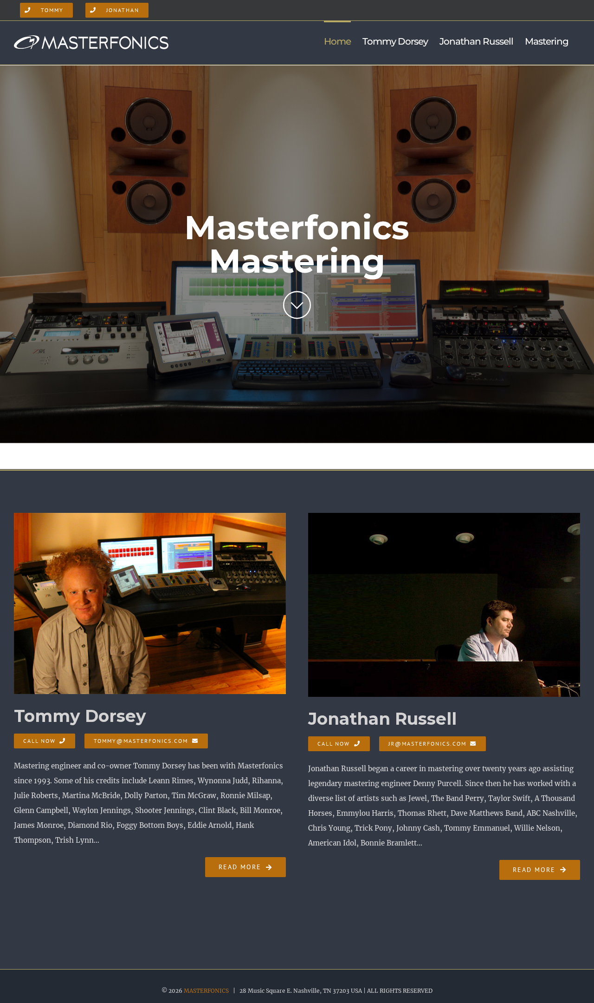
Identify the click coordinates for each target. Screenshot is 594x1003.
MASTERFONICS (206, 990)
